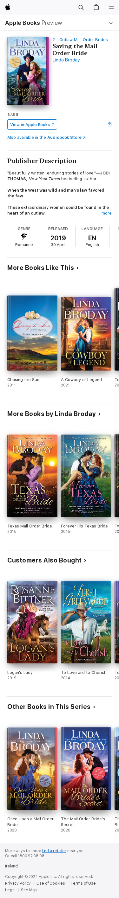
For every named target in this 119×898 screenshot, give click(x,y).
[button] (81, 7)
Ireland (11, 866)
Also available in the (44, 137)
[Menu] (111, 7)
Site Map (29, 890)
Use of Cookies (50, 883)
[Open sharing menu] (110, 124)
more (107, 213)
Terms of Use (83, 883)
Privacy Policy (18, 883)
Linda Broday (66, 60)
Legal (10, 890)
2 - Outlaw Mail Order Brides (80, 39)
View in (30, 124)
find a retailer (54, 851)
